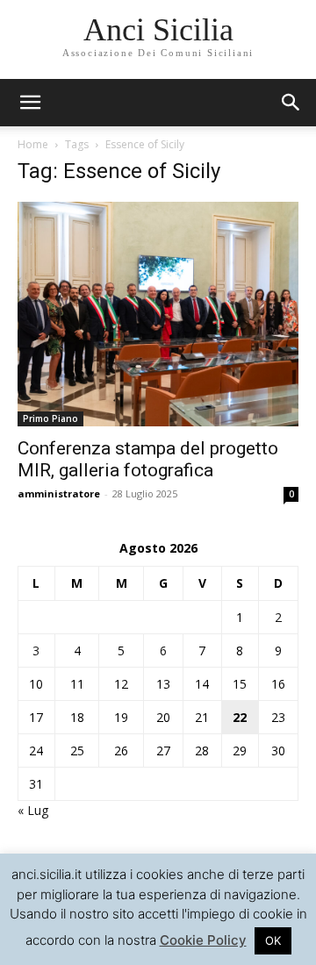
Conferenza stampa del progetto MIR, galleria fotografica (148, 459)
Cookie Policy (203, 940)
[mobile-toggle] (30, 102)
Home (33, 144)
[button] (291, 102)
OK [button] (273, 940)
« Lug (33, 810)
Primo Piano (50, 418)
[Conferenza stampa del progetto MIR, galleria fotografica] (158, 314)
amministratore (59, 493)
